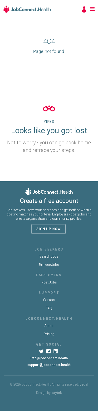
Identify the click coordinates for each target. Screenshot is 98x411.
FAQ (49, 308)
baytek (56, 393)
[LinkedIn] (56, 351)
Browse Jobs (49, 265)
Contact (49, 300)
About (49, 326)
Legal (83, 384)
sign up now (48, 229)
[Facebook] (49, 351)
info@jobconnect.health (49, 358)
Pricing (49, 334)
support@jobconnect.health (49, 365)
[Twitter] (42, 351)
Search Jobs (49, 256)
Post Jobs (49, 282)
